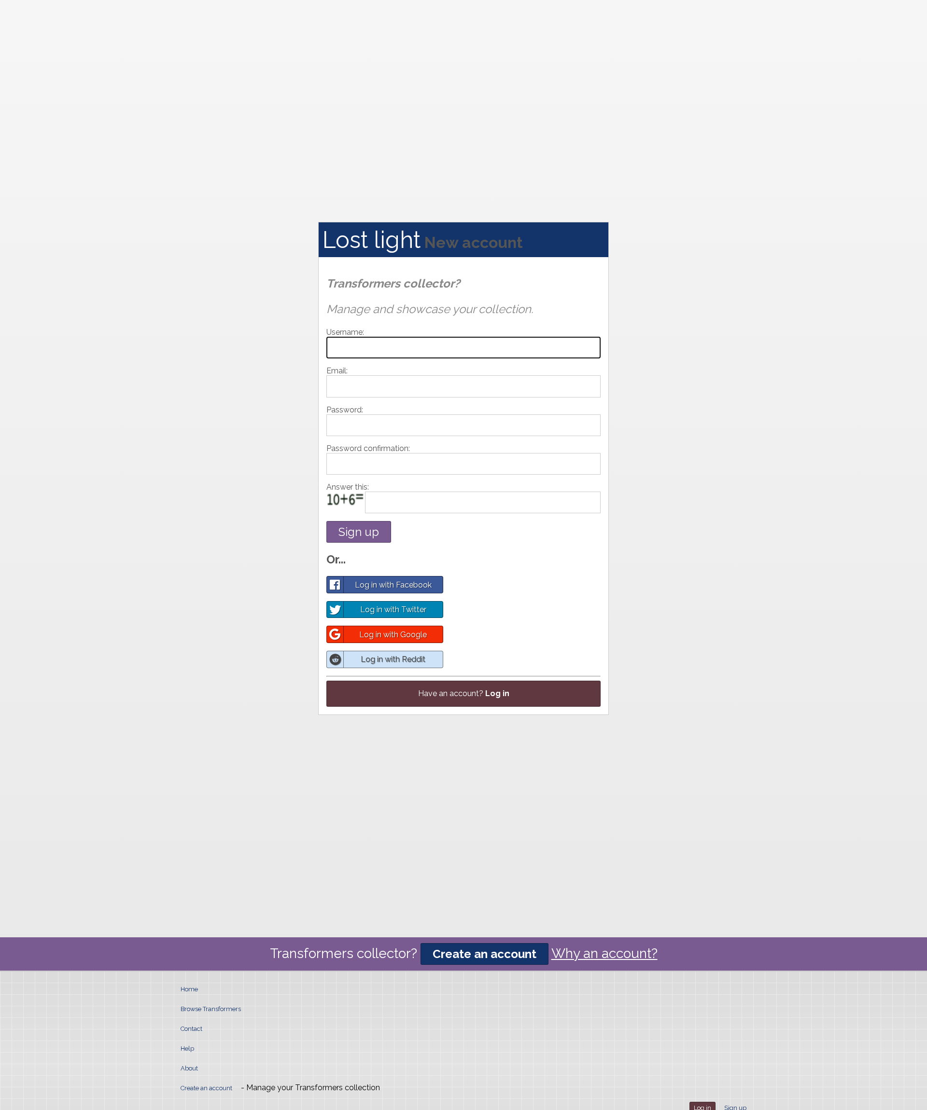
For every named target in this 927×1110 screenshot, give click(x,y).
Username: (345, 332)
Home (189, 989)
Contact (191, 1028)
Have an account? (463, 693)
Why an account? (604, 953)
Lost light (372, 239)
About (189, 1068)
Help (187, 1048)
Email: (337, 370)
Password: (344, 409)
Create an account (484, 954)
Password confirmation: (368, 448)
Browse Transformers (211, 1009)
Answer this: (347, 487)
